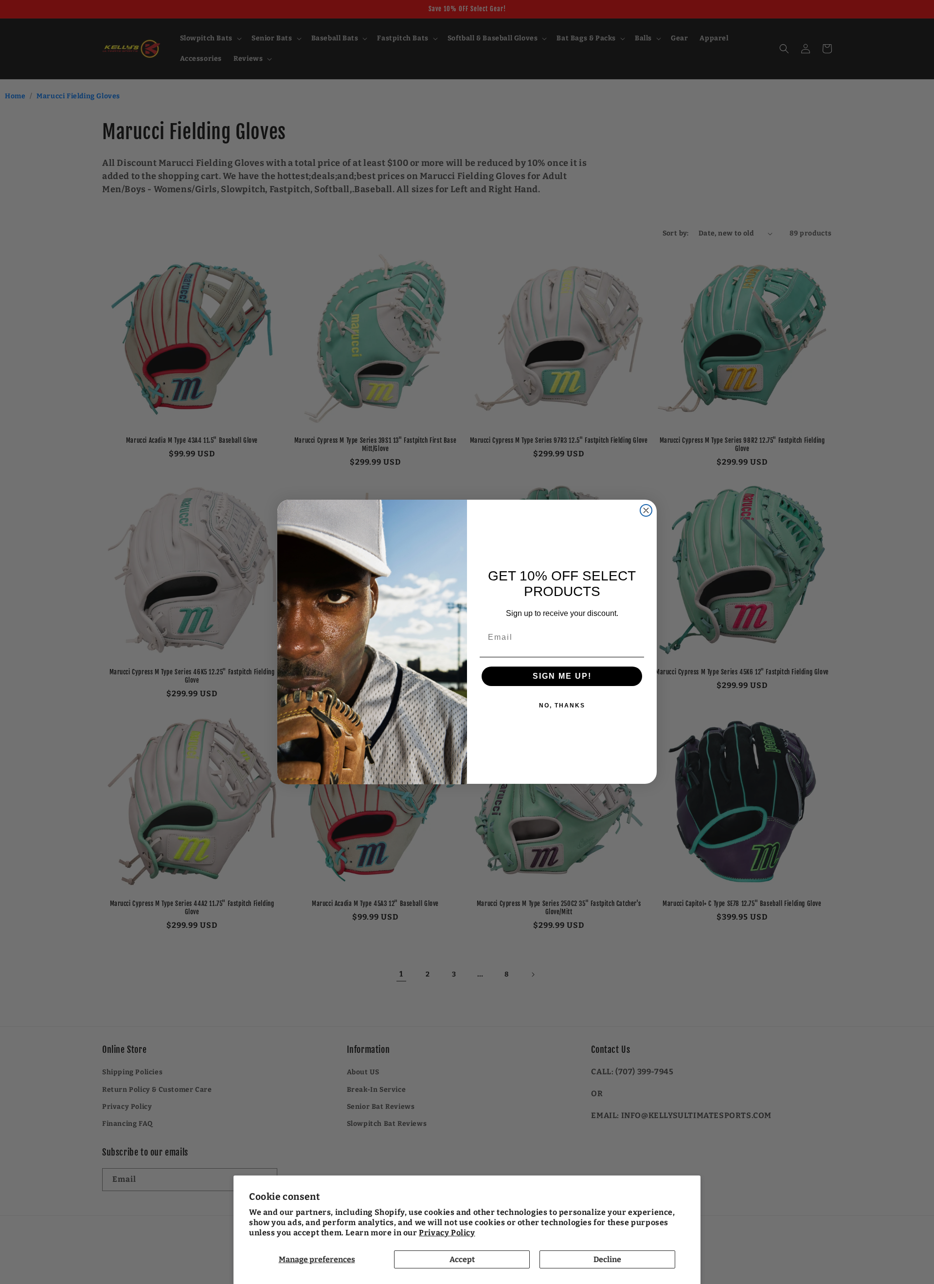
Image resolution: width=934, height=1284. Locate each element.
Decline (607, 1259)
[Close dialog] (646, 510)
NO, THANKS (562, 706)
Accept (462, 1259)
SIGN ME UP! (562, 676)
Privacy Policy (447, 1232)
